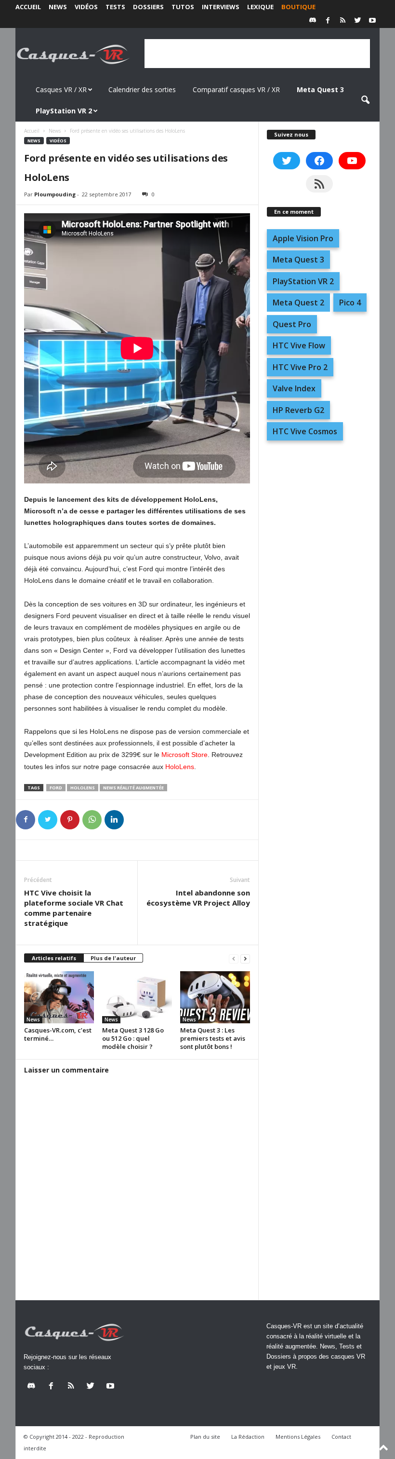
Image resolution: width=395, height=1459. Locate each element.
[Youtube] (372, 21)
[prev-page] (233, 958)
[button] (365, 100)
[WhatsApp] (92, 819)
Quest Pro (292, 324)
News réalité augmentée (133, 788)
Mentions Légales (298, 1436)
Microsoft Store (184, 754)
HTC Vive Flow (299, 345)
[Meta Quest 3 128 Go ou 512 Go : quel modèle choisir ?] (137, 997)
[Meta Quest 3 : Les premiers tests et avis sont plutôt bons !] (215, 997)
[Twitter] (357, 21)
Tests (115, 6)
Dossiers (148, 6)
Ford (56, 788)
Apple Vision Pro (303, 238)
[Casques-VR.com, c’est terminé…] (59, 997)
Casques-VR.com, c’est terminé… (58, 1034)
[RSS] (342, 21)
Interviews (220, 6)
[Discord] (312, 21)
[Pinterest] (69, 819)
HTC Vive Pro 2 (300, 367)
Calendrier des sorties (142, 89)
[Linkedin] (114, 819)
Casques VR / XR (61, 89)
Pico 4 (350, 302)
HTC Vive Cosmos (305, 431)
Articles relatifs (54, 958)
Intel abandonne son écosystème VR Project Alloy (198, 898)
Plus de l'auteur (113, 958)
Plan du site (205, 1436)
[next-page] (245, 958)
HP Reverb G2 (298, 410)
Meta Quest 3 (298, 259)
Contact (341, 1436)
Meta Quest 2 (298, 302)
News (58, 6)
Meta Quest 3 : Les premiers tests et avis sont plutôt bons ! (212, 1038)
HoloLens (179, 767)
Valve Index (294, 388)
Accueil (28, 6)
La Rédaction (247, 1436)
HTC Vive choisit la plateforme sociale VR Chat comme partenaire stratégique (73, 908)
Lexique (260, 6)
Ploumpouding (55, 194)
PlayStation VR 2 (303, 281)
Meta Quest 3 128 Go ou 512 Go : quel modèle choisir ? (133, 1038)
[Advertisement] (257, 53)
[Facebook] (327, 21)
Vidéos (86, 6)
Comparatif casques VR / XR (236, 89)
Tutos (182, 6)
